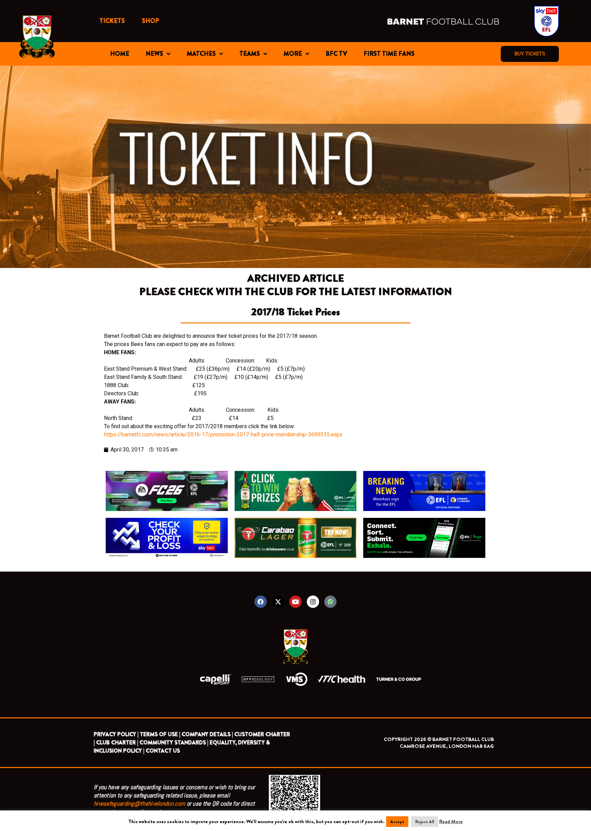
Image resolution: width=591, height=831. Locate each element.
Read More (451, 821)
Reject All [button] (424, 821)
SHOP (150, 20)
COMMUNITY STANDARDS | (174, 742)
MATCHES (201, 53)
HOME (119, 53)
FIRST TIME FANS (389, 53)
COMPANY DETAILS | (207, 734)
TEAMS (249, 53)
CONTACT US (163, 751)
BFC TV (336, 53)
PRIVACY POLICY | (116, 734)
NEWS (154, 53)
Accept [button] (397, 821)
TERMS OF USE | (160, 734)
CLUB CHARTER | (117, 742)
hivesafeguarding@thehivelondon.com (139, 803)
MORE (293, 53)
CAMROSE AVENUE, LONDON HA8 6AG (447, 746)
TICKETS (112, 20)
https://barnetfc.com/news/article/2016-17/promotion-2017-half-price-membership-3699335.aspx (223, 434)
